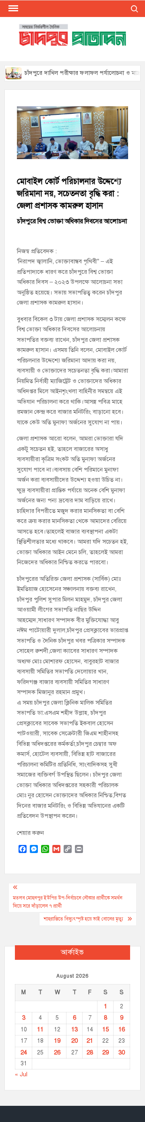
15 (105, 1029)
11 (40, 1029)
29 (105, 1052)
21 (90, 1040)
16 (121, 1029)
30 (121, 1052)
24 (24, 1052)
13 (74, 1029)
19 (57, 1040)
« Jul (21, 1074)
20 (74, 1040)
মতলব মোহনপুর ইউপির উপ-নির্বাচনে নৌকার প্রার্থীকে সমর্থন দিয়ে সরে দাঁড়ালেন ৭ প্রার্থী (67, 902)
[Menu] (12, 8)
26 (57, 1052)
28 (90, 1052)
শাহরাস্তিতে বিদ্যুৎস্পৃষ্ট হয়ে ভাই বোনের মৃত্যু (83, 919)
